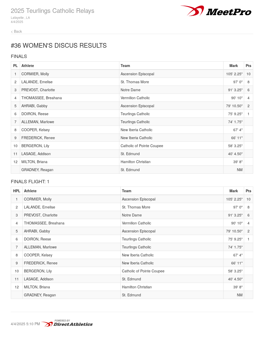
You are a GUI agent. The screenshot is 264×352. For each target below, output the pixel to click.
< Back (16, 31)
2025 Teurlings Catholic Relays (52, 10)
